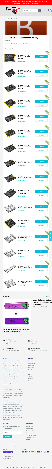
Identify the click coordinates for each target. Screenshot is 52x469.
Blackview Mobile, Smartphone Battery (15, 18)
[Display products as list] (44, 48)
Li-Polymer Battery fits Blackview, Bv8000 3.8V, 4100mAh (24, 102)
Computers (31, 365)
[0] (47, 10)
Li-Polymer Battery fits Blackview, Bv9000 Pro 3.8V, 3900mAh (25, 147)
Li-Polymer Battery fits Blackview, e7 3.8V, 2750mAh (25, 206)
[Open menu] (3, 10)
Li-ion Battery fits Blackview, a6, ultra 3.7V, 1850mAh (25, 281)
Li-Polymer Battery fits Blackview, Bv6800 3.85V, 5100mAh (24, 86)
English (4, 445)
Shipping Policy (30, 430)
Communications (32, 363)
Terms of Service (30, 433)
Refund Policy (29, 428)
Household (31, 369)
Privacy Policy (29, 426)
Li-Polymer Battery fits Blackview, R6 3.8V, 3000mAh (25, 161)
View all (48, 296)
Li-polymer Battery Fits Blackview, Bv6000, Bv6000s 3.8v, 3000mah (25, 222)
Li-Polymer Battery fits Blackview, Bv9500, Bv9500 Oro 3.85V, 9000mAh (25, 192)
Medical (30, 372)
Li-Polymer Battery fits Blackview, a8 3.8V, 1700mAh (25, 266)
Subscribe (7, 436)
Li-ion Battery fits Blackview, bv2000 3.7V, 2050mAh (25, 236)
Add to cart (41, 56)
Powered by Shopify (7, 458)
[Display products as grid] (46, 48)
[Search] (39, 10)
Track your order (30, 437)
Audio (29, 374)
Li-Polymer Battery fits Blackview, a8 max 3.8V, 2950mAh (24, 252)
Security (30, 376)
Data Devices (31, 367)
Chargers (30, 383)
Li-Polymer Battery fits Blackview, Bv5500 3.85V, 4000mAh (24, 56)
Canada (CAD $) (14, 445)
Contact (28, 439)
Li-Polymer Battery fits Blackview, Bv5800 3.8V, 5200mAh (24, 117)
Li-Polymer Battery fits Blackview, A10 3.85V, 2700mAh (25, 176)
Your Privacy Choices (31, 435)
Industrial (30, 380)
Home (4, 18)
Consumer (30, 378)
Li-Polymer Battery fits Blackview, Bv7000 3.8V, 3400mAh (24, 132)
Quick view (41, 60)
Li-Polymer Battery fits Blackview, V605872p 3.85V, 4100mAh (24, 71)
